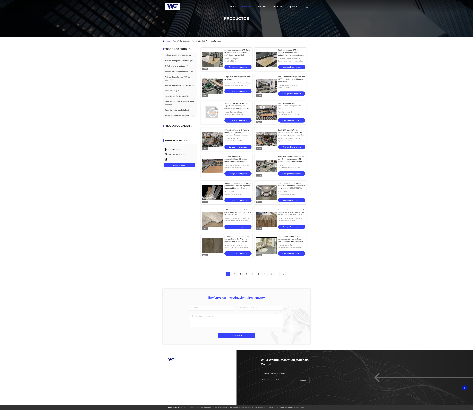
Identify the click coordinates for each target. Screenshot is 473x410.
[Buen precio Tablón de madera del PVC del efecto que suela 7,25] (212, 219)
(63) (178, 78)
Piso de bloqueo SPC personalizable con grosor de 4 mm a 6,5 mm (290, 105)
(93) (178, 55)
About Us (261, 6)
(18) (172, 91)
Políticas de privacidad (177, 407)
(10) (179, 115)
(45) (179, 61)
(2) (179, 85)
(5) (179, 103)
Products (246, 6)
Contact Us (277, 6)
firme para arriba (304, 380)
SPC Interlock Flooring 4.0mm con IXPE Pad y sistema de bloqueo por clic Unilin (291, 79)
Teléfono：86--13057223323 (177, 366)
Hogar (168, 41)
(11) (179, 71)
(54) (177, 96)
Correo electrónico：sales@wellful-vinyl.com (183, 371)
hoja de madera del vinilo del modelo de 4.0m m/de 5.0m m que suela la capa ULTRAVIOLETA (291, 185)
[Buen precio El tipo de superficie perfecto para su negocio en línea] (212, 86)
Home (233, 6)
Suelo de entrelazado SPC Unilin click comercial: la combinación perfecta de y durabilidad (237, 52)
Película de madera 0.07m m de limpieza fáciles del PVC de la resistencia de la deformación (236, 238)
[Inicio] (172, 6)
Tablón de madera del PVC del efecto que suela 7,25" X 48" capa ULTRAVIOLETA (237, 212)
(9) (176, 66)
